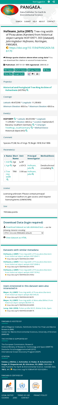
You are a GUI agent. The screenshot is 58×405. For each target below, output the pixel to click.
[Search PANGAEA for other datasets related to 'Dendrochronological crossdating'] (52, 168)
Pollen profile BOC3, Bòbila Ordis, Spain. (27, 308)
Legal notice (7, 395)
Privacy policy (40, 395)
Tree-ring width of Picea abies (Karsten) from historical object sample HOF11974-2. (27, 271)
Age (7, 165)
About (42, 21)
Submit (27, 21)
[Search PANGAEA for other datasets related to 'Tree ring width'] (7, 179)
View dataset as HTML (16, 237)
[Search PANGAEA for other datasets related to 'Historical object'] (26, 131)
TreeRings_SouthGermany (17, 127)
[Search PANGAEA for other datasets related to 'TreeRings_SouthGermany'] (32, 128)
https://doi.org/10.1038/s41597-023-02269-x (30, 369)
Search (19, 21)
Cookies (5, 397)
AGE (8, 162)
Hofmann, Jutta (13, 31)
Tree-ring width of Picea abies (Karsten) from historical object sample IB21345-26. (27, 293)
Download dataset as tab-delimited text (24, 227)
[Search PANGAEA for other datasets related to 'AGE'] (11, 162)
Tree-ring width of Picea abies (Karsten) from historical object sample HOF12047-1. (27, 255)
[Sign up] (48, 1)
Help (35, 21)
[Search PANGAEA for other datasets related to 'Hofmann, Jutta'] (33, 168)
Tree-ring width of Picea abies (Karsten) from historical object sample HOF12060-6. (27, 263)
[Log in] (53, 1)
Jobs (15, 397)
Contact (51, 21)
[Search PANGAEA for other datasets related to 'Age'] (11, 165)
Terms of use (23, 395)
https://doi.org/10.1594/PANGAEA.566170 (30, 49)
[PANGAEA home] (10, 7)
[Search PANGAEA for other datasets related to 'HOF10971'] (15, 119)
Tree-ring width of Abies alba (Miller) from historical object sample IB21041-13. (28, 301)
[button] (33, 73)
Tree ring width (8, 174)
